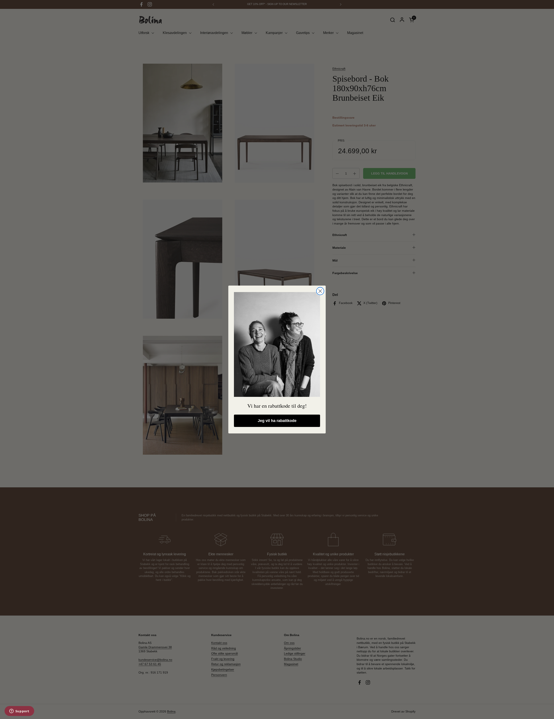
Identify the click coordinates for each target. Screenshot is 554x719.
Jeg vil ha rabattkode (277, 420)
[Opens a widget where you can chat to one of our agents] (19, 711)
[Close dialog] (320, 291)
